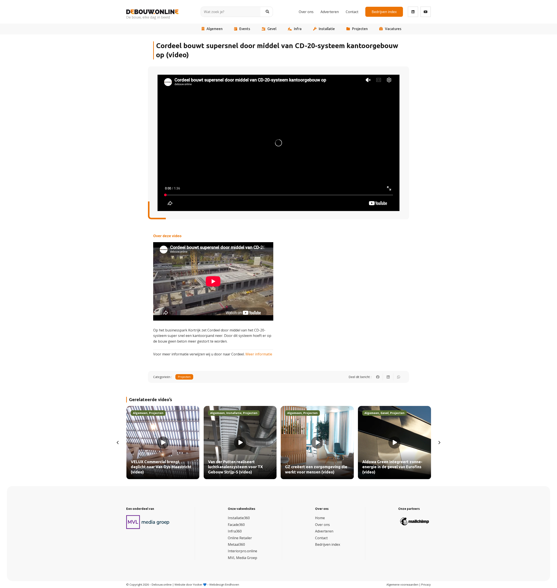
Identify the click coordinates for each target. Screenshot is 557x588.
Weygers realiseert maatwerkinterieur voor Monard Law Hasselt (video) (395, 467)
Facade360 (236, 524)
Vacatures (393, 29)
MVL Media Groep (242, 557)
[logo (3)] (148, 522)
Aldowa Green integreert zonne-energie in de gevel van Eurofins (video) (319, 467)
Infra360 (235, 531)
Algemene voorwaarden (402, 584)
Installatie (327, 29)
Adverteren (324, 531)
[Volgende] (439, 442)
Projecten (360, 29)
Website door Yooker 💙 (190, 584)
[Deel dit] (377, 376)
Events (244, 29)
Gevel (271, 29)
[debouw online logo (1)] (152, 8)
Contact (321, 538)
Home (320, 517)
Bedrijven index (327, 544)
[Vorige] (118, 442)
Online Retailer (240, 538)
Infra (298, 29)
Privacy (426, 584)
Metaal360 (236, 544)
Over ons (322, 524)
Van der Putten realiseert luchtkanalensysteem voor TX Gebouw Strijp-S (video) (162, 467)
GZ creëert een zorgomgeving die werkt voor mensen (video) (243, 469)
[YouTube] (425, 12)
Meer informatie (258, 354)
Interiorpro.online (242, 551)
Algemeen (214, 29)
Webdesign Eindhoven (224, 584)
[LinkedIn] (413, 12)
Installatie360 (239, 517)
